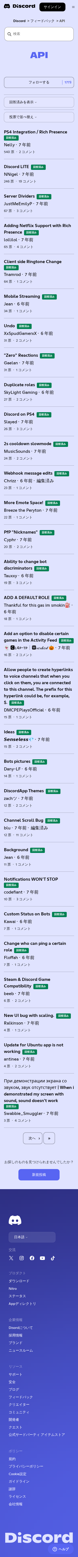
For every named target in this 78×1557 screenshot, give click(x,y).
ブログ (14, 1389)
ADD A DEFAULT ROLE (27, 598)
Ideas (9, 732)
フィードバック (42, 21)
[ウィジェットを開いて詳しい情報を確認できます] (61, 1549)
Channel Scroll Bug (23, 820)
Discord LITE (16, 167)
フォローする (39, 82)
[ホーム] (19, 7)
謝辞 (12, 1489)
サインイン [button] (52, 7)
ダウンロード (19, 1281)
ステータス (17, 1296)
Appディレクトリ (22, 1304)
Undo (9, 326)
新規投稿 (39, 1174)
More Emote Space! (23, 503)
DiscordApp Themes (24, 791)
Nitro (13, 1288)
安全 (12, 1382)
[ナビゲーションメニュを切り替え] (73, 7)
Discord (19, 21)
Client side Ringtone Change (33, 262)
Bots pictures (17, 761)
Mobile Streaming (22, 296)
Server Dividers (19, 196)
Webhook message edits (28, 473)
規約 (12, 1459)
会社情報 (16, 1504)
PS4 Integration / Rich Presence (35, 132)
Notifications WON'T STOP (31, 879)
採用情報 (16, 1335)
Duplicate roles (19, 385)
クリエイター (19, 1404)
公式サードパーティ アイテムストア (37, 1434)
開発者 (14, 1419)
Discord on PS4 (20, 414)
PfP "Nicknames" (21, 532)
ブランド (16, 1343)
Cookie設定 (17, 1474)
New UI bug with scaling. (29, 1015)
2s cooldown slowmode (27, 444)
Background (16, 850)
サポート (16, 1374)
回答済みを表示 (21, 102)
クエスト (16, 1427)
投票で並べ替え (21, 117)
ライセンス (17, 1496)
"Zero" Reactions (21, 355)
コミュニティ (19, 1412)
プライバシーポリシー (26, 1466)
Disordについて (21, 1328)
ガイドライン (19, 1481)
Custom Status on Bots (27, 914)
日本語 (19, 1237)
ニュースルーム (21, 1350)
